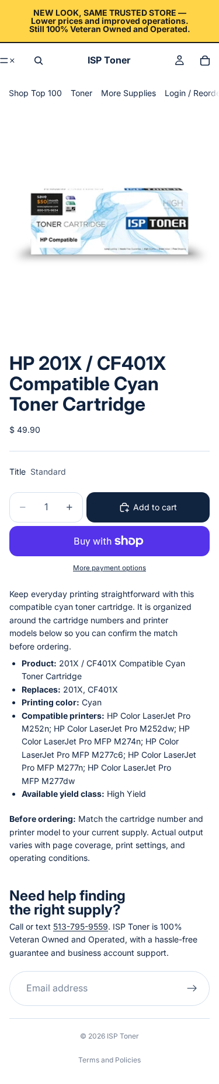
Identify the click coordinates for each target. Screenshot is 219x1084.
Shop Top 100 (35, 93)
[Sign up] (192, 988)
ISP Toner (123, 1036)
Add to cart (155, 507)
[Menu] (8, 60)
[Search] (38, 60)
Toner (81, 93)
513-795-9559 (80, 926)
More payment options (109, 568)
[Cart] (205, 60)
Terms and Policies (109, 1059)
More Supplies (128, 93)
